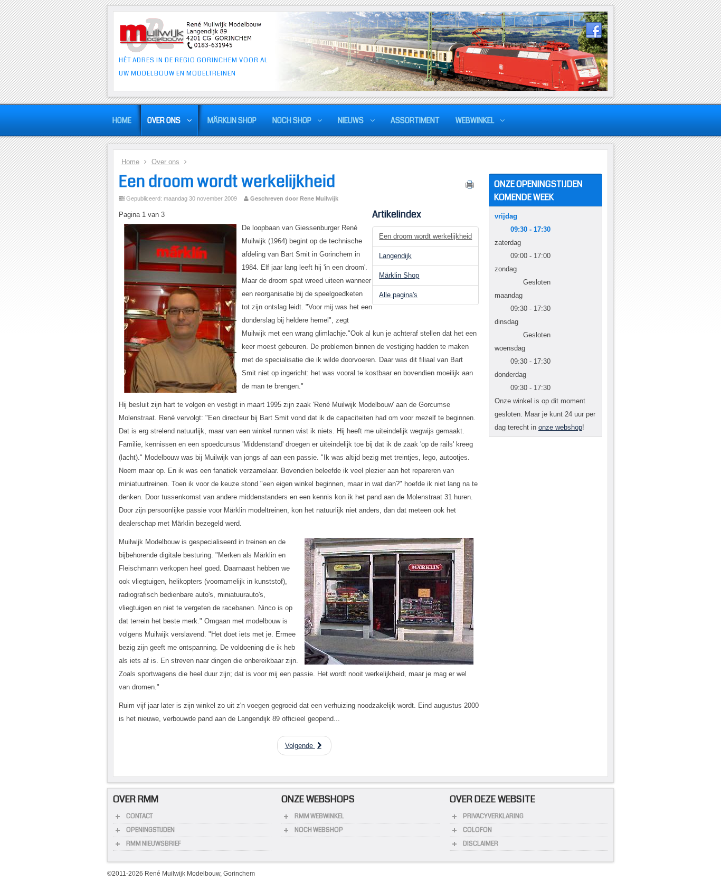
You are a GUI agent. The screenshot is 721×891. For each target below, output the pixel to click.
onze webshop (560, 427)
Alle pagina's (398, 295)
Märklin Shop (399, 275)
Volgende (300, 746)
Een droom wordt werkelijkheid (227, 181)
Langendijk (395, 256)
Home (130, 162)
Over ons (165, 162)
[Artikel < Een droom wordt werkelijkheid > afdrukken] (470, 187)
